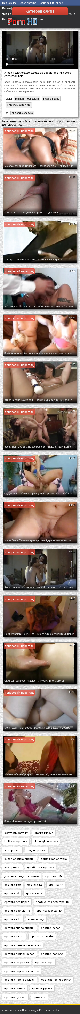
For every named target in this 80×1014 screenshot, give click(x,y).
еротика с (39, 997)
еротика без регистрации (53, 902)
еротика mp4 (34, 893)
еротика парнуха (52, 953)
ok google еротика (22, 112)
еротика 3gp (12, 884)
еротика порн (44, 962)
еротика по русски (16, 962)
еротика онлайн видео (19, 953)
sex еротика (12, 850)
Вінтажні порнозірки (27, 98)
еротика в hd (12, 919)
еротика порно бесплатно (21, 971)
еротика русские (15, 997)
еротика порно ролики (56, 979)
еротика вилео (51, 927)
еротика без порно (16, 902)
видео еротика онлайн (19, 858)
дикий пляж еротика (40, 867)
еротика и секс (14, 936)
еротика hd (11, 893)
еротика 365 (53, 876)
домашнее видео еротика (21, 876)
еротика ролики (14, 988)
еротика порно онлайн (19, 979)
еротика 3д (34, 884)
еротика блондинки (49, 910)
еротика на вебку (42, 936)
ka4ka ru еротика (15, 841)
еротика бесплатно (17, 910)
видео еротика (36, 850)
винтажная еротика (54, 858)
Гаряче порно (51, 98)
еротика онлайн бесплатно (22, 945)
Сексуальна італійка (19, 105)
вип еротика (12, 867)
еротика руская (42, 988)
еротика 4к (56, 884)
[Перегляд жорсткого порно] (22, 21)
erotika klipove (43, 832)
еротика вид (36, 919)
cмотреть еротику (16, 832)
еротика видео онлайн (19, 927)
